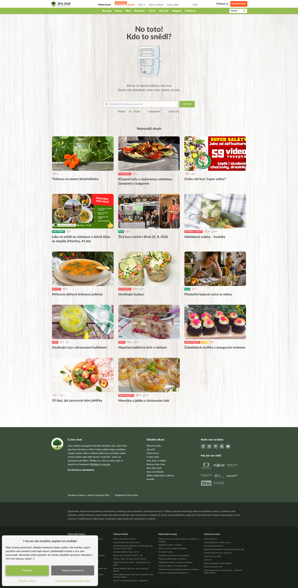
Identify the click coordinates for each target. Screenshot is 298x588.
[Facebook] (203, 446)
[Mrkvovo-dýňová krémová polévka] (83, 269)
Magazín (176, 11)
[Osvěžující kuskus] (149, 269)
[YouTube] (228, 446)
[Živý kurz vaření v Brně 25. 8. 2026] (149, 211)
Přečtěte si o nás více (100, 464)
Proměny (139, 11)
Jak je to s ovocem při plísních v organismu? (131, 580)
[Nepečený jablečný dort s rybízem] (149, 322)
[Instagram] (209, 446)
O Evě (151, 11)
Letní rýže (208, 560)
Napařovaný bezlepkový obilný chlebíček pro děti (224, 549)
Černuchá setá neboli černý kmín (126, 542)
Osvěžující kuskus (165, 552)
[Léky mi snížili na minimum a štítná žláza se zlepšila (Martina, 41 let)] (83, 211)
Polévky (57, 289)
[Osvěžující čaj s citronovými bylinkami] (83, 322)
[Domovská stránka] (61, 4)
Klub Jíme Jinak (154, 468)
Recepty (107, 11)
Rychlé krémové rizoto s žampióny (218, 553)
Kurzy (118, 11)
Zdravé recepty (192, 342)
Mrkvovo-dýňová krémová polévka (172, 548)
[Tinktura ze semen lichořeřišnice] (83, 153)
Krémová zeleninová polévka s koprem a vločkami (178, 569)
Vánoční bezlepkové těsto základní (218, 563)
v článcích (173, 111)
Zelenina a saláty (193, 231)
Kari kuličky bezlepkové (213, 546)
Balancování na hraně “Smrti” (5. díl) (127, 555)
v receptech (153, 111)
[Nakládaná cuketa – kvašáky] (215, 211)
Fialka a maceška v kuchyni (124, 539)
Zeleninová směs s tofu (213, 567)
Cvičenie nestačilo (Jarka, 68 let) (126, 552)
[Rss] (221, 446)
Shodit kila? (239, 4)
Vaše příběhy (58, 231)
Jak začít (163, 11)
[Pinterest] (215, 446)
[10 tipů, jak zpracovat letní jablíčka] (83, 375)
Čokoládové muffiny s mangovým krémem (175, 562)
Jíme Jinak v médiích (156, 461)
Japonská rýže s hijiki (212, 556)
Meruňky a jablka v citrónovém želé (172, 566)
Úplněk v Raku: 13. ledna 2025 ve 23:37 (129, 559)
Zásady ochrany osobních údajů (73, 581)
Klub (128, 11)
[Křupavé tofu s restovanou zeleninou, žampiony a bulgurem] (149, 153)
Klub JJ (141, 5)
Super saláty (173, 5)
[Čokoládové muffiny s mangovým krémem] (215, 322)
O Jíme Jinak (153, 457)
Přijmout (27, 570)
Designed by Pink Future (126, 495)
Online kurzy (153, 453)
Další (195, 5)
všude (136, 111)
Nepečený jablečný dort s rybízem (172, 559)
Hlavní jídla (125, 174)
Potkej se (190, 11)
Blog (121, 231)
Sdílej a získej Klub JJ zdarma (160, 476)
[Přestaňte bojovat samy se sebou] (215, 269)
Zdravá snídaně (156, 5)
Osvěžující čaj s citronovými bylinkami (174, 555)
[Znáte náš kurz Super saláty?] (215, 153)
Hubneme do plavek (125, 5)
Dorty (122, 342)
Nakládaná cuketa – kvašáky (169, 545)
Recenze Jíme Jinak (156, 464)
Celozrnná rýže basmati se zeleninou (173, 573)
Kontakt (150, 479)
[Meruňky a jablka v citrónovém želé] (149, 375)
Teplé (55, 342)
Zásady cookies (27, 581)
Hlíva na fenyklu (210, 539)
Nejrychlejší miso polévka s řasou (217, 542)
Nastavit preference (73, 570)
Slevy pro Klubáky (155, 472)
